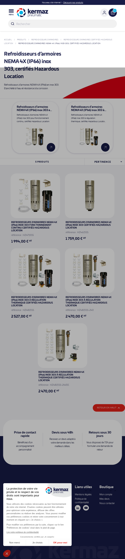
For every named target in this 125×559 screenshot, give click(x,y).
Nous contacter (107, 503)
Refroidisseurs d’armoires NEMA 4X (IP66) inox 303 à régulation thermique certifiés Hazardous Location (34, 301)
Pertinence (108, 162)
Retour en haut (109, 408)
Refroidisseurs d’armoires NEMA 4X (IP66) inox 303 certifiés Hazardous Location (88, 224)
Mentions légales (83, 494)
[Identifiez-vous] (104, 12)
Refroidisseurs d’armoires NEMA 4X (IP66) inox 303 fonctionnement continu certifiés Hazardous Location (34, 226)
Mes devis (104, 498)
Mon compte (105, 494)
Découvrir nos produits (73, 2)
